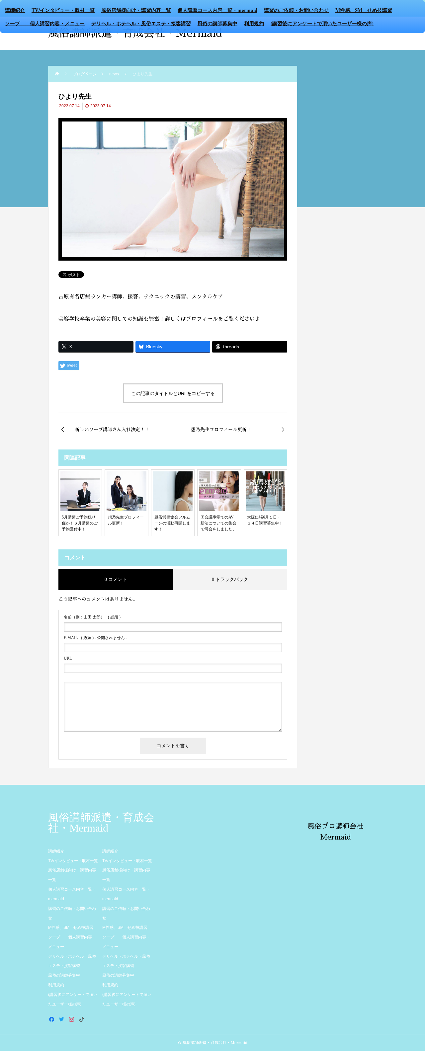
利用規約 (254, 23)
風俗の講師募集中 (217, 23)
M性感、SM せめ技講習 (363, 10)
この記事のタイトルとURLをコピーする (173, 393)
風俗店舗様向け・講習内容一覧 (136, 10)
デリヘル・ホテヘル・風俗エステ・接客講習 (141, 23)
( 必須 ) (92, 617)
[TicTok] (81, 1019)
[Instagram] (71, 1019)
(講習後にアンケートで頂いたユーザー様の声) (322, 23)
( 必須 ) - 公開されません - (95, 638)
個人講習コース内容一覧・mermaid (217, 10)
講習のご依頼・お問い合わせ (296, 10)
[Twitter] (61, 1019)
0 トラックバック (230, 579)
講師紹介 (15, 10)
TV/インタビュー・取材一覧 (63, 10)
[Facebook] (51, 1019)
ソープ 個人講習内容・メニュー (45, 23)
